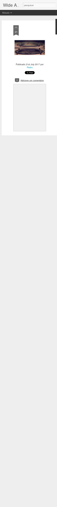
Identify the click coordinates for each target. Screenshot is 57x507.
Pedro (30, 67)
